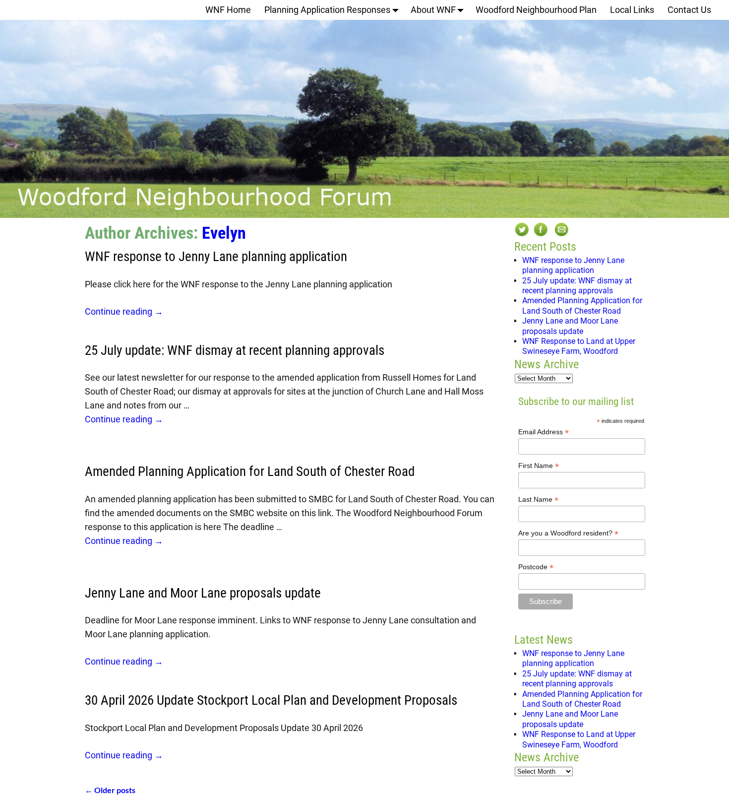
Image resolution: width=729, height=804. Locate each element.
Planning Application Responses (327, 9)
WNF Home (228, 9)
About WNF (433, 9)
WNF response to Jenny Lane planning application (216, 257)
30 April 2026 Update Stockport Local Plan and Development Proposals (271, 700)
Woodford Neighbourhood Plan (536, 9)
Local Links (632, 9)
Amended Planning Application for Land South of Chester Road (250, 471)
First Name (538, 465)
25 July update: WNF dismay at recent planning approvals (234, 350)
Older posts (110, 790)
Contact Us (689, 9)
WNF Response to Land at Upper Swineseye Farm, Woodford (578, 346)
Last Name (538, 499)
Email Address (543, 432)
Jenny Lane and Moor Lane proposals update (203, 593)
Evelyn (224, 233)
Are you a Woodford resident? (568, 533)
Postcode (535, 567)
